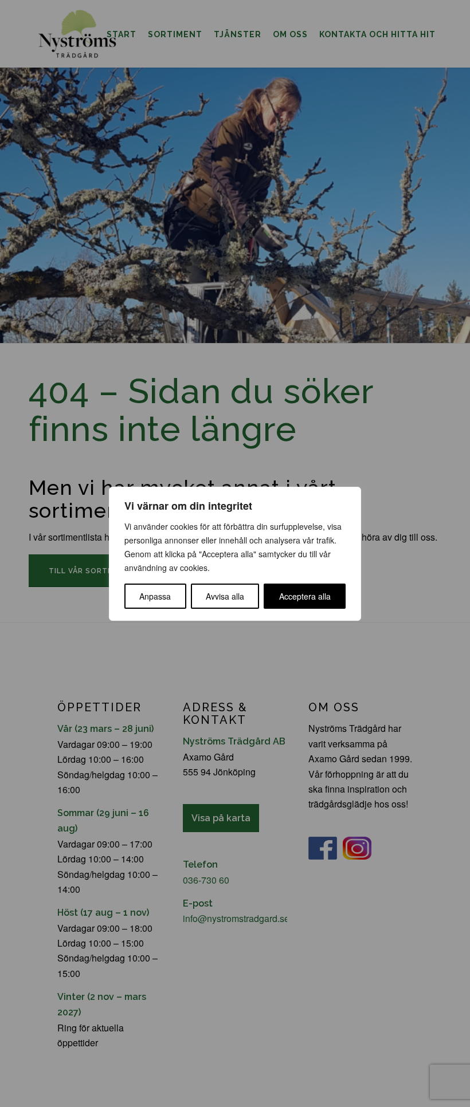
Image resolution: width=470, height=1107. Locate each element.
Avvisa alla (225, 596)
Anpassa (155, 596)
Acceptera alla (305, 596)
